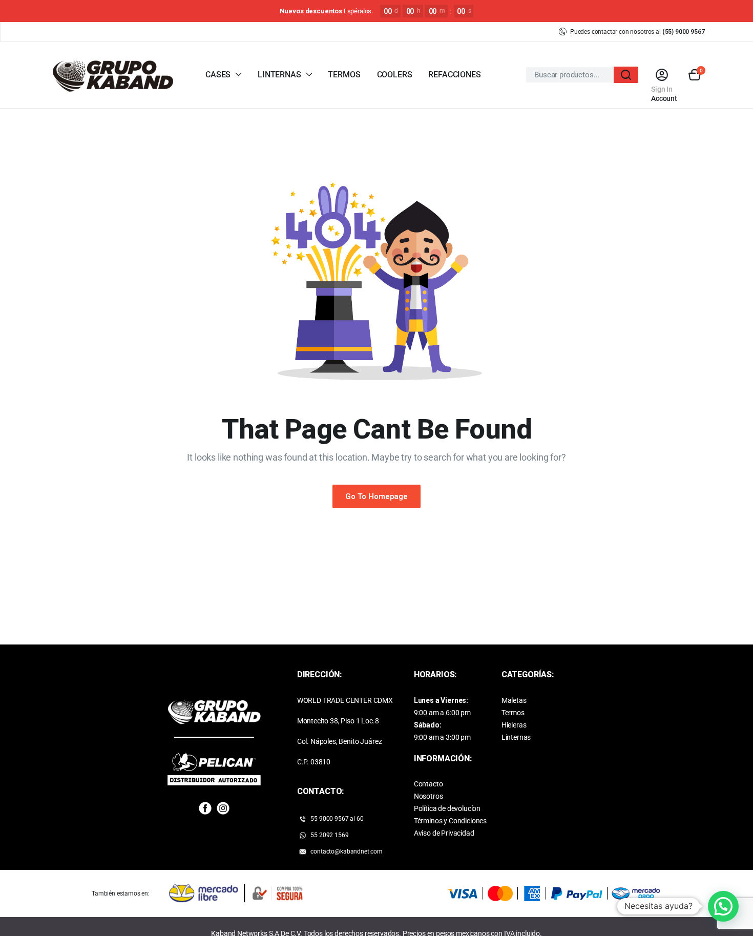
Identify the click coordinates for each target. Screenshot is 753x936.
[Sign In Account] (661, 75)
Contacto (428, 784)
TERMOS (344, 74)
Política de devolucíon (447, 808)
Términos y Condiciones (450, 821)
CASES (218, 74)
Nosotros (428, 796)
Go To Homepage (376, 496)
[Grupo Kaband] (113, 75)
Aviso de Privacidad (444, 833)
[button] (694, 75)
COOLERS (394, 74)
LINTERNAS (279, 74)
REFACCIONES (454, 74)
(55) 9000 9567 (683, 31)
